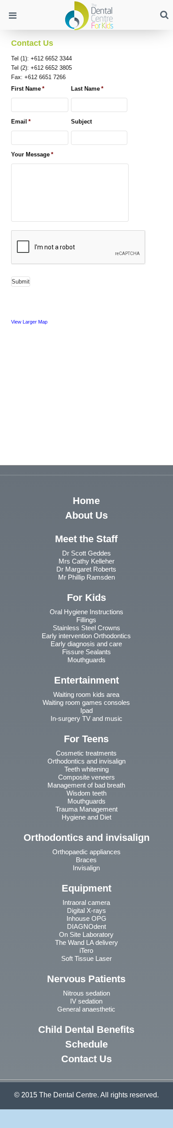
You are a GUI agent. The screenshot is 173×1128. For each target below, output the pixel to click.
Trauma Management (86, 809)
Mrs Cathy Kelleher (86, 561)
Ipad (86, 710)
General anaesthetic (86, 1009)
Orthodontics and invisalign (86, 761)
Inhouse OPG (86, 918)
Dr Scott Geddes (86, 553)
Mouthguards (86, 660)
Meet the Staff (86, 538)
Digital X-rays (86, 910)
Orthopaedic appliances (86, 852)
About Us (86, 515)
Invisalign (86, 868)
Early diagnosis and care (86, 644)
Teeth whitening (86, 769)
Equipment (86, 888)
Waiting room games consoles (86, 702)
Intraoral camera (86, 902)
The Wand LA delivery (86, 942)
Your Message (32, 154)
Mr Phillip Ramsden (86, 577)
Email (21, 121)
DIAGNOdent (86, 926)
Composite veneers (86, 777)
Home (86, 500)
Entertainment (86, 680)
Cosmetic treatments (86, 753)
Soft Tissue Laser (86, 958)
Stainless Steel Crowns (86, 628)
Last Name (87, 88)
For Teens (86, 738)
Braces (86, 860)
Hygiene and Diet (86, 817)
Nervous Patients (86, 978)
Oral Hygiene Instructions (86, 612)
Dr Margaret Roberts (86, 569)
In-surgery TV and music (86, 718)
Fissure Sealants (86, 652)
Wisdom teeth (86, 793)
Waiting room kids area (86, 694)
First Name (27, 88)
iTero (86, 950)
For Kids (86, 597)
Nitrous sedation (86, 993)
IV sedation (86, 1001)
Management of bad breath (86, 785)
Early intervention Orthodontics (86, 636)
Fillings (86, 620)
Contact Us (86, 1058)
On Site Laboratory (86, 934)
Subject (81, 121)
